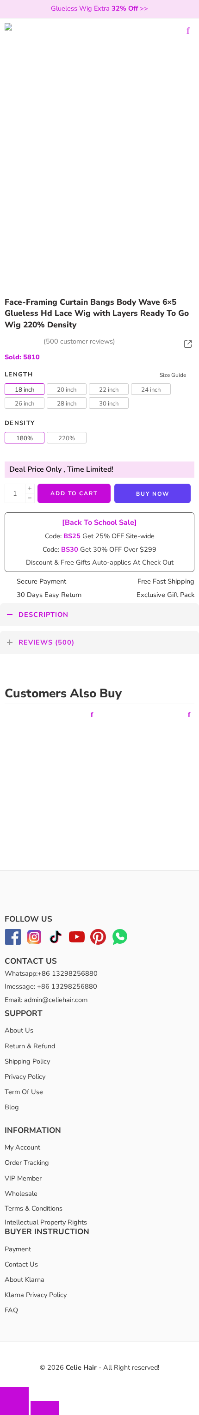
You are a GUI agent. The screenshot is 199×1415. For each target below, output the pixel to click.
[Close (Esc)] (14, 1394)
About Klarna (24, 1279)
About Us (19, 1030)
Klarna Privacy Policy (36, 1294)
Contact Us (21, 1264)
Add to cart (74, 493)
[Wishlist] (187, 30)
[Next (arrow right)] (45, 1408)
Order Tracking (27, 1162)
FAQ (11, 1310)
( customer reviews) (79, 341)
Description (43, 614)
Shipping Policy (27, 1061)
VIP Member (23, 1178)
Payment (18, 1249)
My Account (22, 1147)
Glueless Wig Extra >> (99, 8)
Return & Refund (30, 1046)
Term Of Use (24, 1091)
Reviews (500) (47, 642)
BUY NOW (152, 494)
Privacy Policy (25, 1076)
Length (19, 374)
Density (20, 423)
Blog (12, 1107)
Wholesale (21, 1193)
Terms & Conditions (33, 1208)
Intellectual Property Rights (46, 1222)
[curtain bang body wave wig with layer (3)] (99, 118)
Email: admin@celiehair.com (46, 999)
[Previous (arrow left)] (14, 1408)
